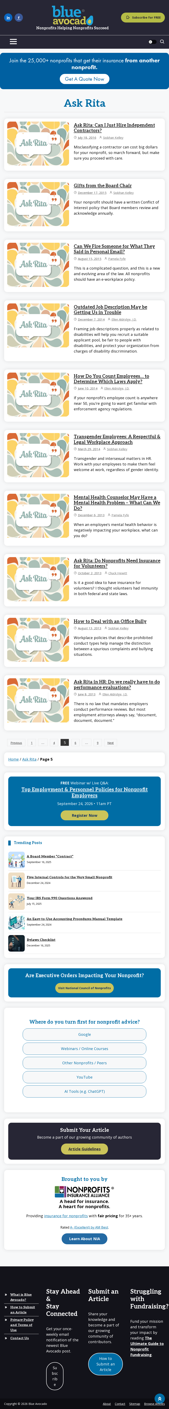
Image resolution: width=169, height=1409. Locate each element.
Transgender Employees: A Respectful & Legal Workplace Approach (117, 439)
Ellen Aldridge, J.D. (124, 319)
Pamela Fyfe (117, 259)
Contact (120, 1404)
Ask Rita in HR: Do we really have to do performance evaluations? (117, 684)
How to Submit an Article (22, 1309)
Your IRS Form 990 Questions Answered (60, 898)
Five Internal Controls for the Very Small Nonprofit (69, 877)
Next (110, 743)
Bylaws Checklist (41, 940)
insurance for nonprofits (66, 1215)
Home (13, 759)
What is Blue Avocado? (21, 1297)
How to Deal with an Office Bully (110, 621)
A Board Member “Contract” (50, 856)
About (107, 1404)
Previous (16, 743)
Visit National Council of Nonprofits (84, 988)
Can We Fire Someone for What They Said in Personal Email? (114, 249)
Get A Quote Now (84, 78)
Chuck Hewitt (117, 573)
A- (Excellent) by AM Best (89, 1227)
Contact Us (19, 1338)
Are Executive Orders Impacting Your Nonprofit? (84, 976)
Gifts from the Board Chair (103, 185)
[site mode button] (152, 42)
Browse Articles (154, 1404)
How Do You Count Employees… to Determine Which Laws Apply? (111, 379)
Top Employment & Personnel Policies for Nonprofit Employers (84, 793)
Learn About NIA (84, 1238)
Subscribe (55, 1376)
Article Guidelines (84, 1148)
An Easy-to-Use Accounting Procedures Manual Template (74, 919)
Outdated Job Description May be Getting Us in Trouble (110, 309)
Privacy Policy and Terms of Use (22, 1325)
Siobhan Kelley (113, 137)
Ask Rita (29, 759)
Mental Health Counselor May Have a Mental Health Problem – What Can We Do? (117, 503)
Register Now (84, 815)
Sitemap (134, 1404)
